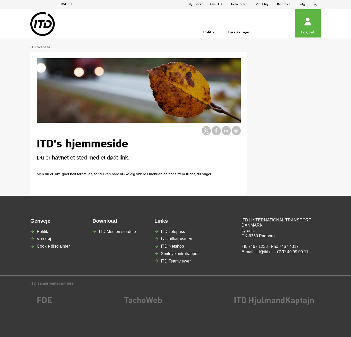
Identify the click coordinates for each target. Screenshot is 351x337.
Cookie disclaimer (53, 246)
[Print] (236, 134)
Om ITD (216, 4)
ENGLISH (65, 4)
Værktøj (262, 4)
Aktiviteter (238, 4)
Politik (42, 231)
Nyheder (194, 4)
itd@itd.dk (264, 252)
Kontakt (283, 4)
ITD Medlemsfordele (117, 231)
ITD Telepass (173, 231)
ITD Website (40, 47)
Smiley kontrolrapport (180, 253)
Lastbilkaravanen (176, 239)
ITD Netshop (172, 246)
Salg (302, 4)
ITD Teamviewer (176, 261)
